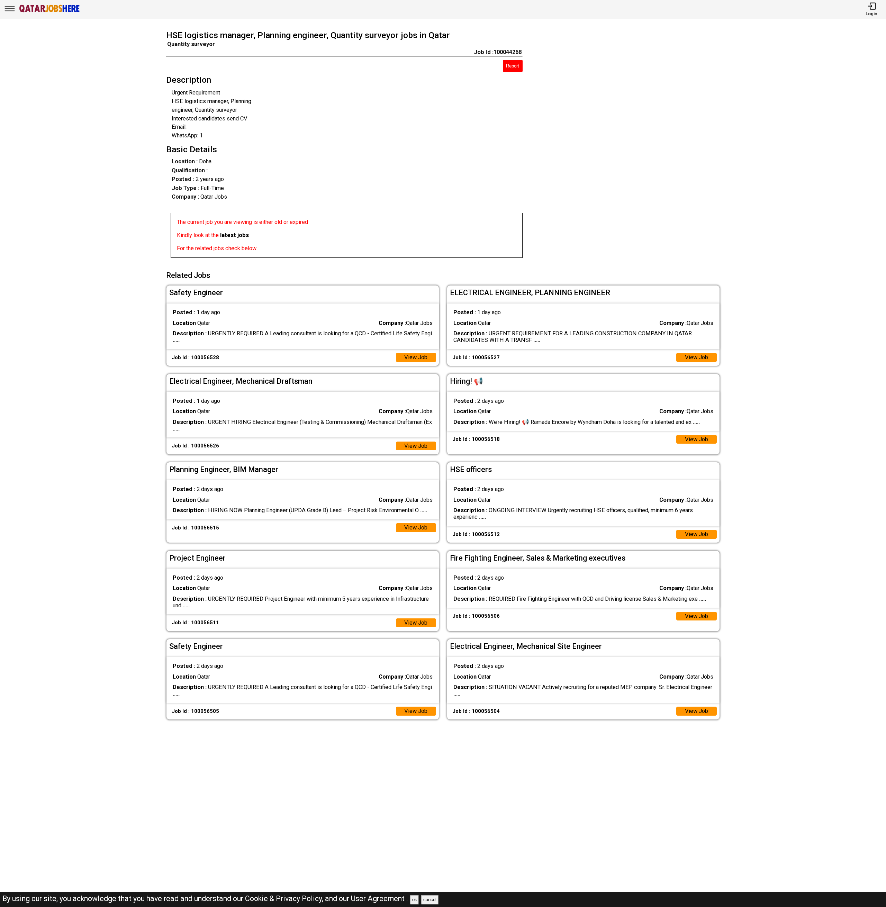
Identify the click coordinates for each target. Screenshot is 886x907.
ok (414, 899)
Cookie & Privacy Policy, (285, 898)
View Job (415, 357)
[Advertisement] (632, 146)
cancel (429, 899)
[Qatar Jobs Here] (49, 12)
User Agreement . (379, 898)
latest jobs (234, 235)
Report (512, 66)
